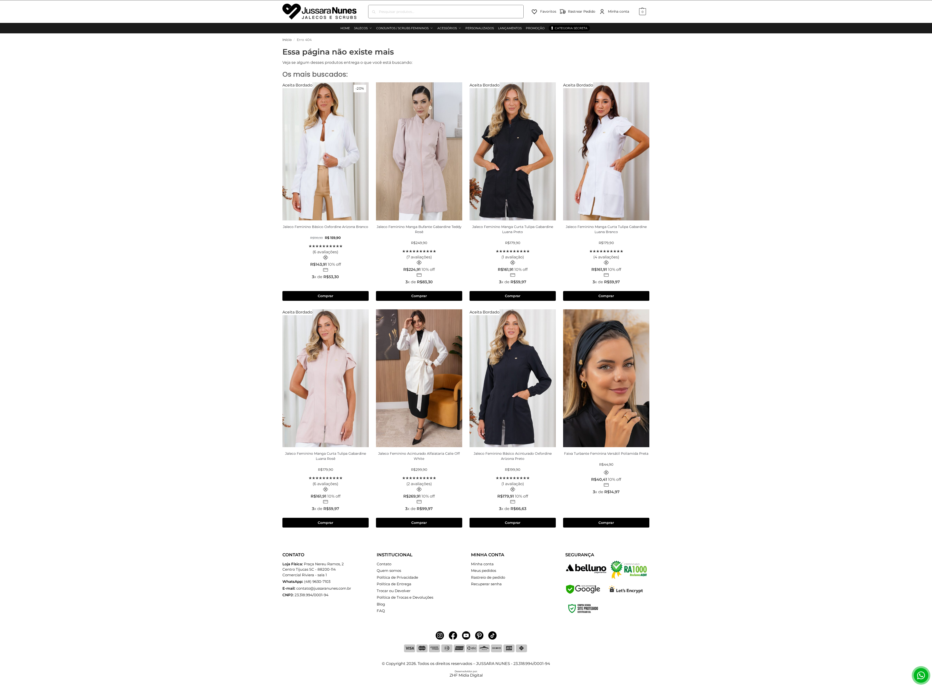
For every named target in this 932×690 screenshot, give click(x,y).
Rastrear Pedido (581, 11)
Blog (381, 604)
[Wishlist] (361, 89)
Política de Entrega (394, 584)
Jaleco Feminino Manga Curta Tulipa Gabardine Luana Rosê (325, 456)
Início (287, 40)
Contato (384, 564)
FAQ (381, 610)
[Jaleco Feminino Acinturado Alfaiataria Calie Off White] (419, 378)
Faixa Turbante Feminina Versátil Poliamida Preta (606, 453)
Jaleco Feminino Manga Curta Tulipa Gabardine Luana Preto (512, 229)
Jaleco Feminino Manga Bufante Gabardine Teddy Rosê (419, 229)
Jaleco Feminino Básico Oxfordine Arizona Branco (325, 227)
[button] (642, 11)
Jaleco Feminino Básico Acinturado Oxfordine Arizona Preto (513, 456)
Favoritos (548, 11)
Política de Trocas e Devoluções (405, 597)
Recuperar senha (486, 584)
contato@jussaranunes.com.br (323, 588)
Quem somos (389, 570)
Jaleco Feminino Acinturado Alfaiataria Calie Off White (419, 456)
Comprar (325, 296)
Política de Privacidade (397, 577)
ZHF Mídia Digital (466, 675)
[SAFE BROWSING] (583, 592)
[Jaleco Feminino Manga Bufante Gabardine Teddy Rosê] (419, 151)
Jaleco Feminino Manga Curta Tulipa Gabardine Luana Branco (606, 229)
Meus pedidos (483, 570)
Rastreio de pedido (488, 577)
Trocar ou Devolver (394, 590)
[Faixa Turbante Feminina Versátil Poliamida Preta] (606, 378)
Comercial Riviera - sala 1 (313, 569)
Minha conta (618, 11)
